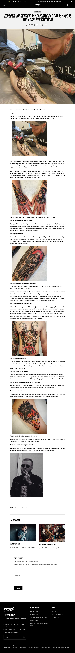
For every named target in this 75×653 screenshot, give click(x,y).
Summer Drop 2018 (15, 544)
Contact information (45, 647)
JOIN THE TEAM (55, 617)
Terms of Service (50, 564)
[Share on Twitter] (19, 507)
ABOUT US (54, 611)
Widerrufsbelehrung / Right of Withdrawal (61, 647)
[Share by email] (26, 507)
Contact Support (34, 620)
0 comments (46, 25)
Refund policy (7, 647)
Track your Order (34, 611)
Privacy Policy (41, 564)
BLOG (52, 620)
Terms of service (22, 647)
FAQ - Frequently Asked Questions (38, 617)
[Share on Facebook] (15, 507)
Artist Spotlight (37, 11)
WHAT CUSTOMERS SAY (57, 614)
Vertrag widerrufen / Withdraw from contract (39, 625)
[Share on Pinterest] (22, 507)
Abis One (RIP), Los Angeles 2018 (47, 544)
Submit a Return (34, 614)
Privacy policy (14, 647)
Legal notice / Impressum (33, 647)
